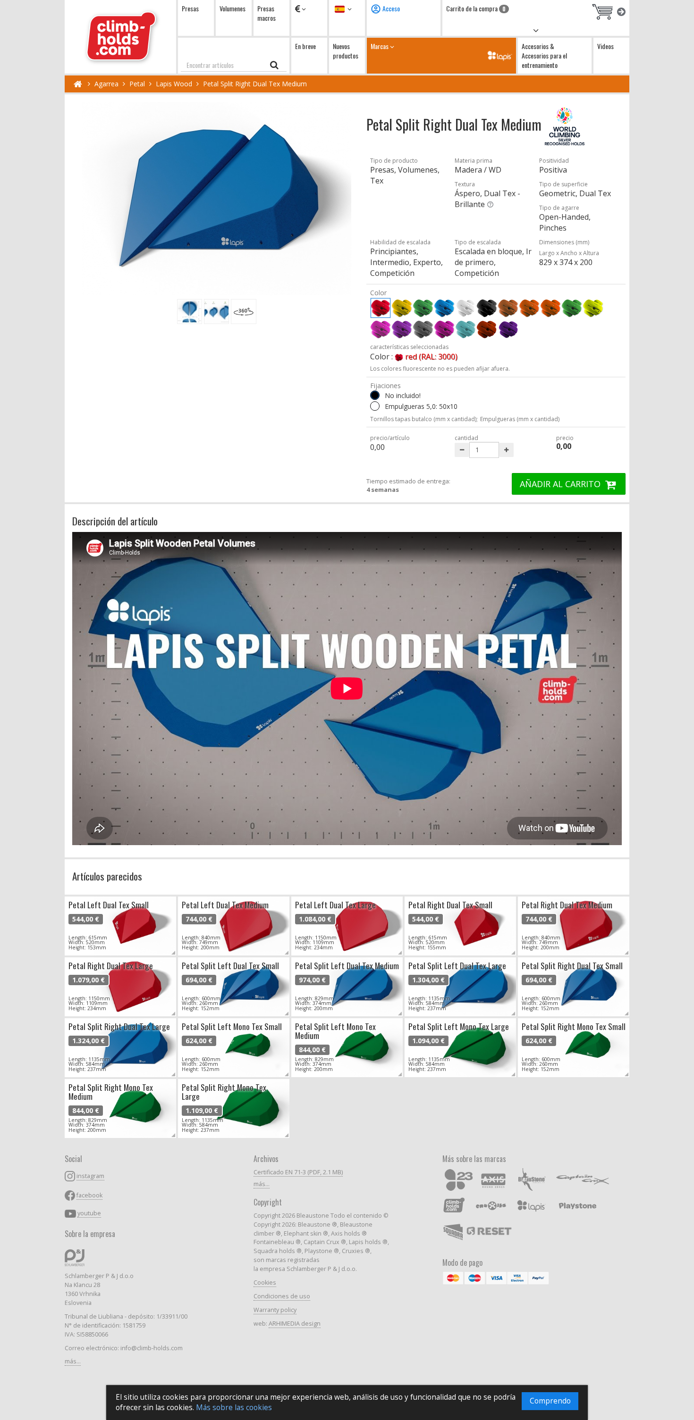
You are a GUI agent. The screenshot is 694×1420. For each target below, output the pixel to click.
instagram (90, 1176)
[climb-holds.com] (120, 37)
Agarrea (106, 83)
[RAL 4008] (508, 329)
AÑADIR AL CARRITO (561, 484)
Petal (137, 83)
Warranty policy (275, 1310)
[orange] (529, 308)
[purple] (444, 329)
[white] (465, 308)
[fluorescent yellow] (593, 308)
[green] (423, 308)
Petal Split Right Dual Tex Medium (255, 83)
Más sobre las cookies (234, 1407)
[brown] (508, 308)
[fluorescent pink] (380, 329)
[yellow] (401, 308)
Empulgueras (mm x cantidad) (519, 419)
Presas (190, 8)
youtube (89, 1213)
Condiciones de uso (282, 1296)
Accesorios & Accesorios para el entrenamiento (544, 55)
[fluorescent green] (571, 308)
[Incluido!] (375, 406)
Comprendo (550, 1401)
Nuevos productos (345, 50)
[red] (380, 308)
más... (73, 1361)
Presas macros (266, 13)
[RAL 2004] (486, 329)
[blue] (444, 308)
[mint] (465, 329)
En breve (305, 46)
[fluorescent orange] (550, 308)
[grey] (423, 329)
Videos (605, 46)
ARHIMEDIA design (295, 1324)
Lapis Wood (174, 83)
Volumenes (232, 8)
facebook (89, 1195)
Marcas (380, 46)
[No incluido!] (375, 395)
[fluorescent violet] (401, 329)
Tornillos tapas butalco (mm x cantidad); (424, 419)
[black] (486, 308)
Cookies (265, 1283)
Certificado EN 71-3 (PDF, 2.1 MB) (298, 1172)
